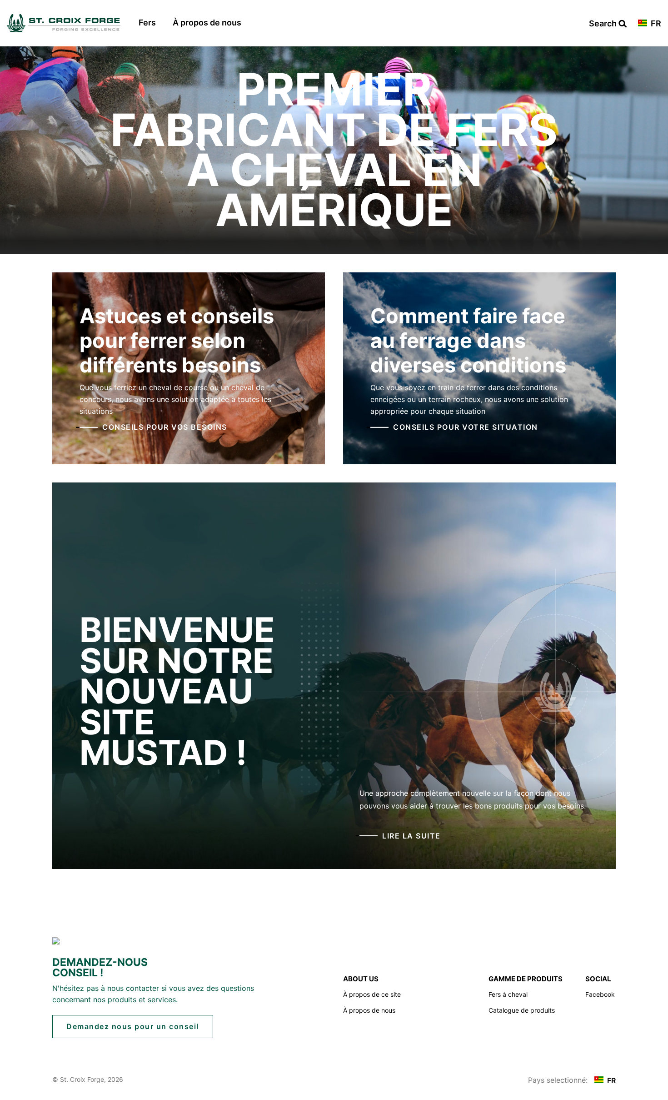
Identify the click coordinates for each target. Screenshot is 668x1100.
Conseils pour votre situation (465, 427)
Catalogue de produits (522, 1010)
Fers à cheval (508, 994)
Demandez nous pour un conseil (132, 1026)
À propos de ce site (372, 994)
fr (655, 24)
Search (608, 24)
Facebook (600, 994)
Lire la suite (411, 835)
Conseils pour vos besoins (164, 427)
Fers (147, 22)
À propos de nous (207, 22)
